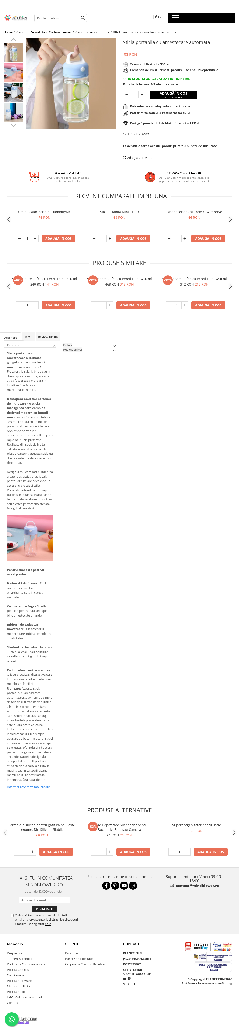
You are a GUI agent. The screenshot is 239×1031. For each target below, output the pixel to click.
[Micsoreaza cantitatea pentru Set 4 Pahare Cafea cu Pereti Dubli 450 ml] (169, 305)
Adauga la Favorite (139, 158)
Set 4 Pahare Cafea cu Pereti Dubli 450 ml (194, 278)
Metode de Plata (18, 986)
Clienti (71, 943)
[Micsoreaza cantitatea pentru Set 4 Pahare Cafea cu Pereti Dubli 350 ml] (19, 305)
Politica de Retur (18, 992)
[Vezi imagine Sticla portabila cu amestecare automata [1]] (13, 72)
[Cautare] (83, 18)
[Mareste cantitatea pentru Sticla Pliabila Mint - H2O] (109, 238)
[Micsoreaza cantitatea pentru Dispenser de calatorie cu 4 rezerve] (169, 238)
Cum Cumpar (16, 975)
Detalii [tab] (28, 337)
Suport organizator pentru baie (196, 825)
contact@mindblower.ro (197, 885)
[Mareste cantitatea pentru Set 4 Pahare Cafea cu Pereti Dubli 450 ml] (184, 305)
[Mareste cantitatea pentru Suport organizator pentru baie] (187, 852)
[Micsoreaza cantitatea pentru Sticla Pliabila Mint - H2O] (94, 238)
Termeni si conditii (19, 959)
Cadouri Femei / (62, 32)
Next (13, 124)
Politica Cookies (18, 970)
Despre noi (14, 953)
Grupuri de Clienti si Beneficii (85, 964)
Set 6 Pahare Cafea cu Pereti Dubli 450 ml (119, 278)
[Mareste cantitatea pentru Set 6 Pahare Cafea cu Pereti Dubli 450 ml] (109, 305)
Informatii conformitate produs (28, 787)
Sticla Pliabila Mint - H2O (119, 212)
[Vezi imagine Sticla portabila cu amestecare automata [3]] (13, 112)
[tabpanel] (71, 83)
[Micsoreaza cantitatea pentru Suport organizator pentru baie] (171, 852)
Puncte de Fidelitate (79, 959)
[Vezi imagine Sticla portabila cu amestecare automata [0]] (13, 52)
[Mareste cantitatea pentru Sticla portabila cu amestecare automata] (141, 94)
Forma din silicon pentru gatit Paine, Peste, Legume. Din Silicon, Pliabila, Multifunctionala (42, 827)
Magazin (15, 943)
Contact (12, 1003)
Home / (10, 32)
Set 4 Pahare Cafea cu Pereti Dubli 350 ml (44, 278)
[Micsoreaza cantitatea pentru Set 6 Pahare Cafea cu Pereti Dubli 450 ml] (94, 305)
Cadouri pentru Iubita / (93, 32)
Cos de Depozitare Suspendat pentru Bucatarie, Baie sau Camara (119, 827)
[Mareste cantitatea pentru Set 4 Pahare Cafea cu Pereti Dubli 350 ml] (35, 305)
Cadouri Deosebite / (32, 32)
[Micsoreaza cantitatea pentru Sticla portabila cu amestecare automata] (126, 94)
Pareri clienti (73, 953)
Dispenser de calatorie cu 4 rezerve (194, 212)
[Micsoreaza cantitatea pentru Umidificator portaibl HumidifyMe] (19, 238)
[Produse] (176, 18)
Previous (13, 40)
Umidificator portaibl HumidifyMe (44, 212)
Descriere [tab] (10, 337)
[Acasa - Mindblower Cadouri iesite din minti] (15, 18)
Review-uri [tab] (48, 337)
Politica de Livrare (19, 981)
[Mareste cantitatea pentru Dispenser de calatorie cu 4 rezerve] (184, 238)
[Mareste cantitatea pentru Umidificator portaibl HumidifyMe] (35, 238)
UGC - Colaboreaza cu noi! (24, 997)
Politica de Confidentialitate (26, 964)
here (48, 924)
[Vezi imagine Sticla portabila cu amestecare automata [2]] (13, 92)
